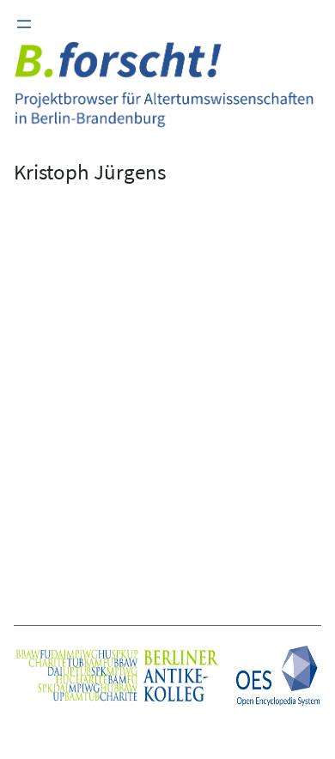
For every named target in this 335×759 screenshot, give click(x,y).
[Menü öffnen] (24, 24)
